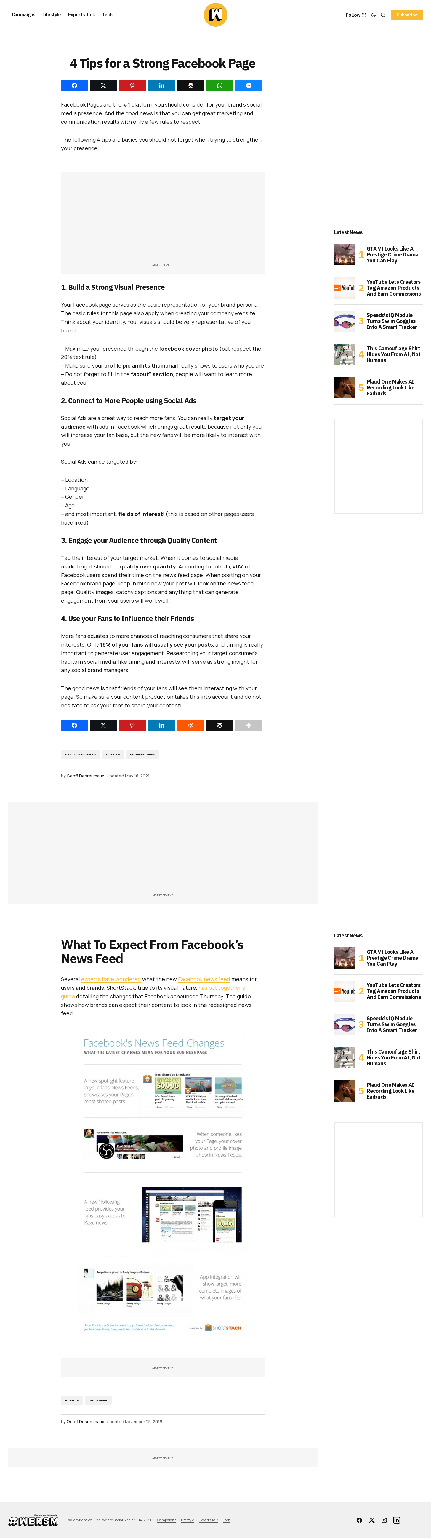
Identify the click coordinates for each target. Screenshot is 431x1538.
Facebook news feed (204, 979)
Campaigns (166, 1520)
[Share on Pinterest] (132, 725)
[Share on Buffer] (219, 725)
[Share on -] (74, 85)
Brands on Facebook (80, 754)
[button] (373, 15)
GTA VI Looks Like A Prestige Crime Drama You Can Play (393, 254)
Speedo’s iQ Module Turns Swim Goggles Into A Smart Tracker (392, 321)
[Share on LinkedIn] (161, 725)
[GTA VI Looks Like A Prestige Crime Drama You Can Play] (344, 254)
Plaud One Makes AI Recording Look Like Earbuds (390, 387)
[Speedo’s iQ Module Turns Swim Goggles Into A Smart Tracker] (344, 321)
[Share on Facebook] (74, 725)
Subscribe (407, 15)
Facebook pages (142, 754)
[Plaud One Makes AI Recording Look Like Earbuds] (344, 387)
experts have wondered (111, 979)
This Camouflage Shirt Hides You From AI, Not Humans (394, 354)
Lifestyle (187, 1520)
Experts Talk (208, 1520)
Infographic (98, 1400)
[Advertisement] (163, 220)
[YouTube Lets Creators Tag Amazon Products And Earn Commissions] (344, 288)
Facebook (113, 754)
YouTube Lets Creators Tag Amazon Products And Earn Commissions (394, 287)
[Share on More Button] (248, 725)
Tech (226, 1520)
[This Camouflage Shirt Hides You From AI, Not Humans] (344, 354)
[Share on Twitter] (103, 725)
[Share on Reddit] (190, 725)
